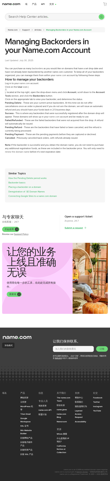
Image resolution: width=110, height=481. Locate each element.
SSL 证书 (24, 426)
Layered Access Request (79, 414)
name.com (61, 75)
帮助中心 (79, 397)
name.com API (45, 410)
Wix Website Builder (26, 432)
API (43, 4)
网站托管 (24, 397)
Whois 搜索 (62, 434)
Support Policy (21, 234)
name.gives (62, 409)
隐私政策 (58, 358)
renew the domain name (17, 151)
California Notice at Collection (61, 449)
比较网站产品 (26, 438)
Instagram (97, 406)
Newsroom (62, 421)
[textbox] (73, 349)
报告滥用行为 (81, 406)
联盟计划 (43, 414)
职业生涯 (61, 405)
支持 (52, 4)
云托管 (23, 402)
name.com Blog (61, 415)
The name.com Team (63, 399)
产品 (34, 4)
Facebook (97, 397)
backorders (37, 68)
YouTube (97, 411)
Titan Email (25, 414)
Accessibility (80, 421)
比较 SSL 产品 (26, 454)
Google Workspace (25, 420)
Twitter (96, 402)
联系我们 (79, 402)
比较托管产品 (26, 450)
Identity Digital (82, 472)
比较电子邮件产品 (26, 444)
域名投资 (43, 406)
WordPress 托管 (26, 408)
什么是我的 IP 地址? (63, 440)
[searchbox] (52, 16)
